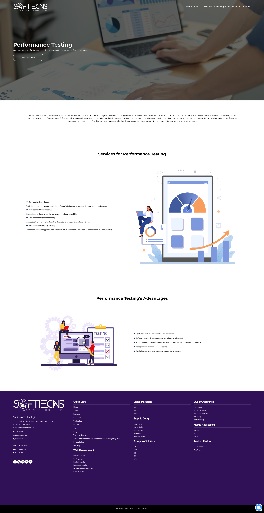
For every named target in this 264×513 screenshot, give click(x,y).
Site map (76, 445)
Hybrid (196, 436)
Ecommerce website (80, 465)
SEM (135, 410)
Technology (77, 421)
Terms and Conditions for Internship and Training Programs (96, 438)
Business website (79, 455)
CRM (135, 450)
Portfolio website (79, 462)
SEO (135, 407)
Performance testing (200, 413)
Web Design (198, 450)
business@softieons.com (26, 427)
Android (196, 430)
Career (75, 428)
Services (76, 414)
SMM (135, 413)
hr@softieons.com (21, 435)
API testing (197, 416)
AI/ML (136, 459)
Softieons (131, 508)
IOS (195, 433)
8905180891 (26, 424)
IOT (135, 456)
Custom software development (83, 468)
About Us (77, 410)
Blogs (75, 431)
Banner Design (138, 427)
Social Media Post (140, 436)
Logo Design (138, 424)
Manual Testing (199, 419)
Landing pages (78, 459)
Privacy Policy (78, 442)
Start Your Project (28, 57)
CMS (135, 446)
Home (189, 6)
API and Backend (79, 471)
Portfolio (76, 424)
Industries (77, 417)
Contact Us (244, 6)
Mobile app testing (200, 410)
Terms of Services (80, 435)
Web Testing (198, 407)
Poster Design (138, 430)
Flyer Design (138, 433)
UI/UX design (198, 446)
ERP (135, 453)
